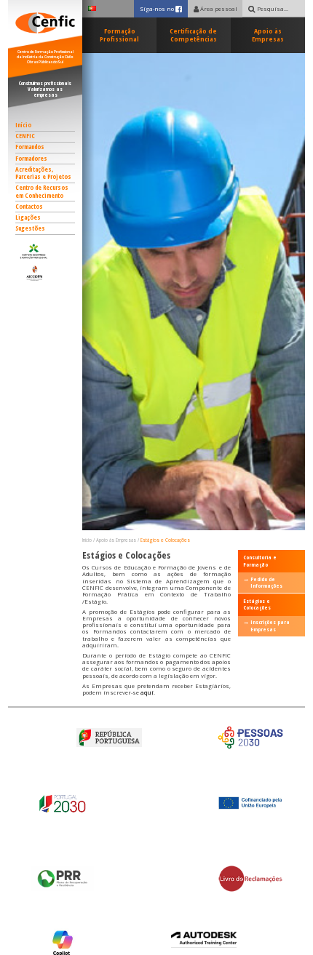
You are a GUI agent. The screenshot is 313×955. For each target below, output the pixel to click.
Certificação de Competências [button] (193, 35)
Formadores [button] (31, 158)
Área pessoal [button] (218, 8)
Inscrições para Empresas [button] (270, 625)
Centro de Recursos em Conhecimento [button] (41, 191)
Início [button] (23, 125)
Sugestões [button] (30, 228)
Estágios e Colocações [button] (165, 540)
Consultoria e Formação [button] (260, 560)
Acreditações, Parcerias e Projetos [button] (43, 173)
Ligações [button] (28, 217)
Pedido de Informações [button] (266, 582)
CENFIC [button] (25, 136)
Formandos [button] (29, 147)
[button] (45, 251)
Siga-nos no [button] (163, 8)
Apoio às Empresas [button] (268, 35)
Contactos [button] (29, 206)
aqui (147, 692)
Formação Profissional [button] (119, 35)
